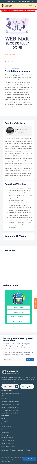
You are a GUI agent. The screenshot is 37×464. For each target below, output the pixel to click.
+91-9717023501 (11, 1)
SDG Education (6, 396)
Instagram (4, 450)
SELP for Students (7, 437)
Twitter (28, 450)
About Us (4, 418)
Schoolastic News (6, 399)
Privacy (3, 460)
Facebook (13, 450)
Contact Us (4, 421)
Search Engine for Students (9, 413)
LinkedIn (21, 450)
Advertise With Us (6, 461)
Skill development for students (10, 404)
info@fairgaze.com (27, 1)
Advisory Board (6, 426)
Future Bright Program (8, 446)
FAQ (2, 429)
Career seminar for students (10, 393)
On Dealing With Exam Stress (10, 410)
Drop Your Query (30, 459)
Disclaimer (14, 460)
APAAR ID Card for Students (10, 401)
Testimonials (5, 432)
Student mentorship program (10, 407)
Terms (8, 460)
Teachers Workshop (7, 440)
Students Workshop (7, 443)
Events (3, 424)
